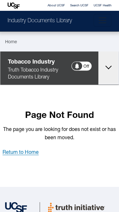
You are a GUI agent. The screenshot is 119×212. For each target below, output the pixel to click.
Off (86, 67)
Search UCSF (79, 5)
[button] (20, 152)
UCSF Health (102, 5)
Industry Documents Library (40, 21)
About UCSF (56, 5)
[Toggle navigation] (102, 20)
